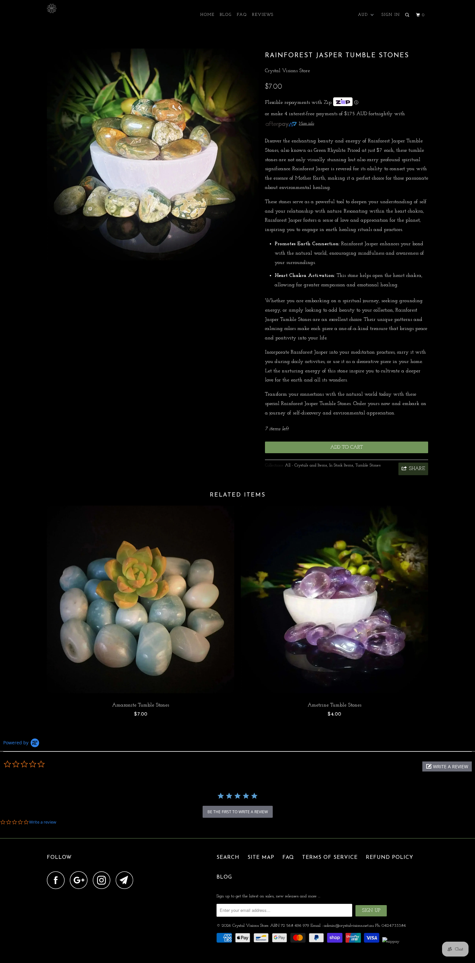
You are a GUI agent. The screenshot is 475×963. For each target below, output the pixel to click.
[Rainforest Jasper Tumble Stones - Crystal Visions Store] (153, 154)
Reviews (263, 15)
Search (227, 857)
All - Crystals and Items (306, 465)
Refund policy (389, 857)
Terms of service (330, 857)
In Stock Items (341, 465)
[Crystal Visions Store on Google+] (80, 880)
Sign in (391, 15)
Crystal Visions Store (287, 70)
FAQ (242, 15)
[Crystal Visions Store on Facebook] (57, 880)
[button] (447, 766)
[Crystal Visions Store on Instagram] (103, 880)
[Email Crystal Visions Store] (126, 880)
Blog (226, 15)
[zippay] (391, 941)
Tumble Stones (368, 465)
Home (207, 15)
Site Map (261, 857)
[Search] (408, 15)
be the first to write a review (237, 812)
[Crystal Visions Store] (80, 8)
